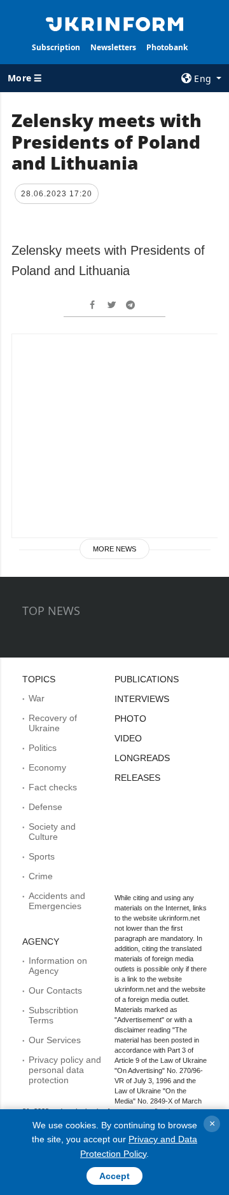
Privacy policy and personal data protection (65, 1070)
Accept (114, 1176)
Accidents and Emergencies (57, 901)
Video (128, 738)
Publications (146, 679)
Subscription (56, 47)
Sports (42, 856)
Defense (45, 807)
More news (114, 549)
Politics (43, 748)
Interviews (141, 699)
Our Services (55, 1040)
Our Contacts (55, 990)
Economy (47, 767)
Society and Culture (52, 831)
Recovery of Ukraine (53, 723)
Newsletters (113, 47)
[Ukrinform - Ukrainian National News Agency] (114, 23)
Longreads (142, 758)
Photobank (167, 47)
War (37, 698)
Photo (130, 718)
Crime (41, 876)
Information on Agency (58, 965)
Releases (137, 778)
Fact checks (53, 787)
